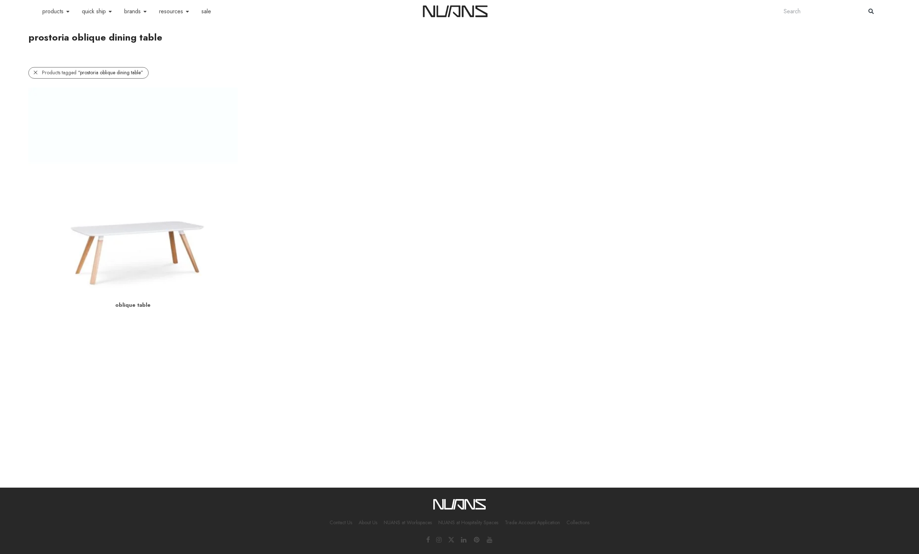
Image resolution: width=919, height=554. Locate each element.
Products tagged (92, 72)
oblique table (132, 305)
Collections (577, 522)
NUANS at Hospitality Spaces (468, 522)
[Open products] (67, 11)
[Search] (871, 11)
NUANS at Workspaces (408, 522)
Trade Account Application (532, 522)
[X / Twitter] (451, 539)
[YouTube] (490, 539)
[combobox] (819, 11)
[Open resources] (187, 11)
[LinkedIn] (464, 539)
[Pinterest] (477, 539)
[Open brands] (145, 11)
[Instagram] (439, 539)
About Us (368, 522)
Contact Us (341, 522)
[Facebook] (428, 539)
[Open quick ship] (110, 11)
